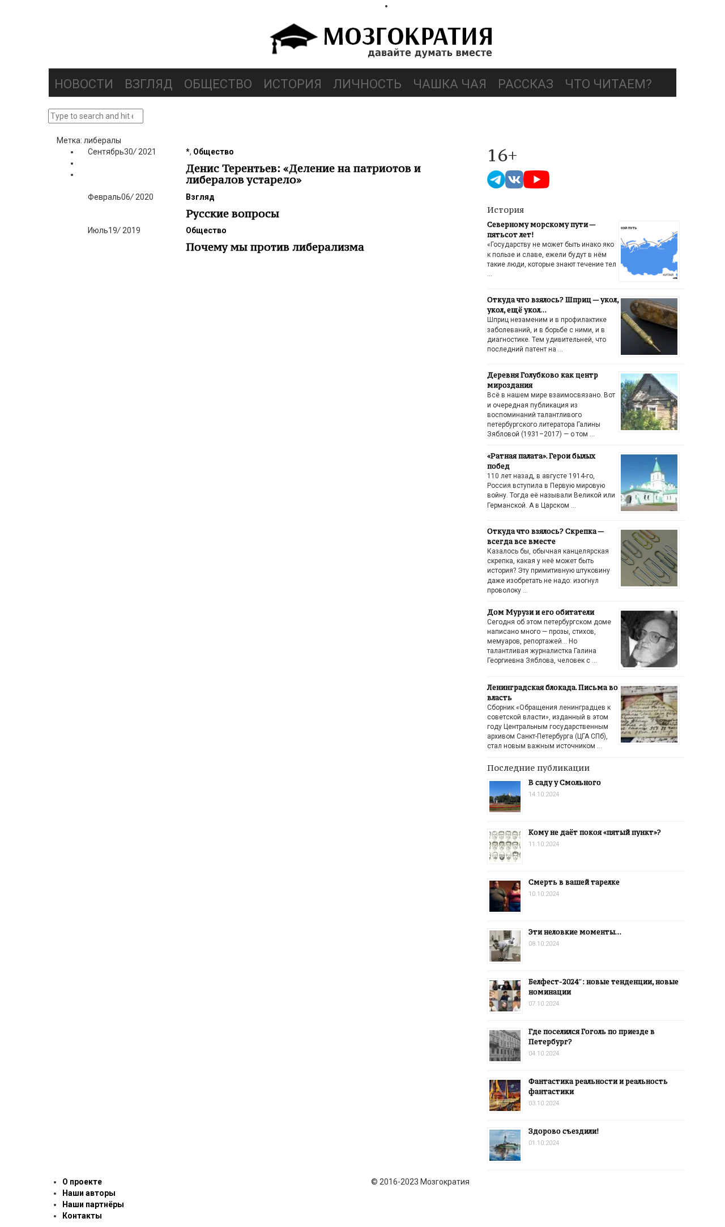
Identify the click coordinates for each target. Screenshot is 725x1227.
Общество (218, 84)
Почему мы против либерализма (275, 247)
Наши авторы (89, 1193)
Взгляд (149, 84)
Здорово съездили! (563, 1131)
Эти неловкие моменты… (574, 932)
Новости (83, 84)
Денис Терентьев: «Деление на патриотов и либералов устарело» (303, 173)
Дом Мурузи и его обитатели (540, 612)
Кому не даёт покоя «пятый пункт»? (594, 832)
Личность (367, 84)
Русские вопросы (232, 213)
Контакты (82, 1215)
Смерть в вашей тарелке (574, 882)
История (292, 84)
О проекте (82, 1181)
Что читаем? (608, 84)
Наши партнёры (93, 1204)
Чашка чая (450, 84)
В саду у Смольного (564, 782)
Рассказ (525, 84)
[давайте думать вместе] (379, 41)
